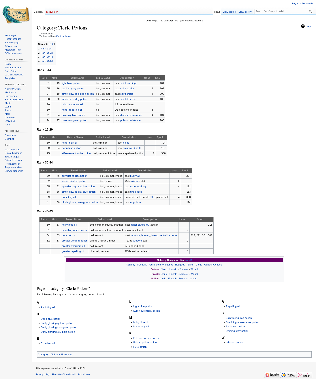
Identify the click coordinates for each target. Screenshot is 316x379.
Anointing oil (48, 307)
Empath (173, 269)
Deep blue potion (51, 318)
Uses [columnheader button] (147, 77)
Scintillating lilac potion (239, 317)
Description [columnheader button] (127, 77)
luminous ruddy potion (74, 99)
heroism (135, 235)
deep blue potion (71, 147)
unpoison (135, 202)
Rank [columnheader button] (44, 77)
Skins (190, 264)
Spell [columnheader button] (158, 77)
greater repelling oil (73, 251)
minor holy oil (69, 142)
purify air (135, 175)
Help (308, 26)
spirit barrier (127, 88)
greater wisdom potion (75, 240)
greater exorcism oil (73, 245)
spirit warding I (128, 83)
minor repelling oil (72, 109)
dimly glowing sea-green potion (80, 202)
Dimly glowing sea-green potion (59, 327)
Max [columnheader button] (54, 77)
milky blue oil (69, 224)
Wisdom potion (234, 342)
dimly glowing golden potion (78, 93)
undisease (136, 191)
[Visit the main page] (16, 14)
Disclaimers (84, 374)
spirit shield (126, 93)
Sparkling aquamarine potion (242, 322)
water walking (138, 186)
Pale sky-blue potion (145, 342)
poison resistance (130, 120)
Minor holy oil (141, 326)
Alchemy (130, 264)
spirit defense (128, 99)
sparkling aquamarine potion (78, 186)
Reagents (180, 264)
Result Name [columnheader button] (76, 77)
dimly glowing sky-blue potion (79, 191)
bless (126, 142)
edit (188, 260)
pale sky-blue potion (73, 115)
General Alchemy (213, 264)
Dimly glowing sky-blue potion (58, 331)
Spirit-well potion (235, 326)
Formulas (142, 264)
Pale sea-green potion (146, 338)
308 (152, 197)
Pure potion (140, 346)
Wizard (194, 269)
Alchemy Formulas (61, 354)
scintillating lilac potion (74, 175)
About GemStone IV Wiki (64, 374)
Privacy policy (43, 374)
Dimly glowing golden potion (57, 323)
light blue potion (71, 83)
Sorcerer (183, 269)
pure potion (68, 235)
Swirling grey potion (237, 330)
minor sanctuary (140, 224)
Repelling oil (233, 306)
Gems (199, 264)
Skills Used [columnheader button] (103, 77)
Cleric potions (63, 36)
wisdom (135, 181)
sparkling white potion (74, 229)
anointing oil (69, 197)
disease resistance (131, 115)
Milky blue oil (140, 322)
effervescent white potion (76, 153)
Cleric (164, 269)
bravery (145, 235)
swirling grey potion (73, 88)
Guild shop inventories (161, 264)
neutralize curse (168, 235)
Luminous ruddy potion (146, 310)
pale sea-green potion (74, 120)
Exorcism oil (48, 343)
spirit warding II (132, 147)
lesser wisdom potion (74, 181)
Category (43, 354)
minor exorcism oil (72, 104)
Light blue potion (143, 306)
